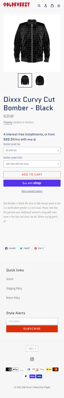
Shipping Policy (14, 288)
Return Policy (13, 298)
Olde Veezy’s (27, 387)
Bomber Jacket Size (11, 144)
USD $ (31, 348)
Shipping (7, 122)
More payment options (32, 191)
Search (9, 279)
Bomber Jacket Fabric (13, 157)
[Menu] (58, 5)
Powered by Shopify (41, 387)
